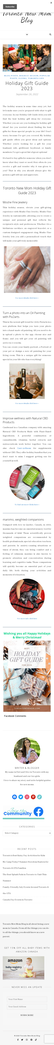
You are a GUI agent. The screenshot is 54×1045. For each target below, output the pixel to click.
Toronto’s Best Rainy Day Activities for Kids (24, 855)
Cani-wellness (24, 448)
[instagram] (27, 1040)
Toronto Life (36, 78)
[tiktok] (36, 1040)
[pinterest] (31, 1040)
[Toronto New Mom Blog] (27, 18)
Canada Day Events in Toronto (17, 899)
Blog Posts (11, 76)
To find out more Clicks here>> (27, 505)
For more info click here (27, 618)
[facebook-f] (18, 1040)
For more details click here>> (27, 298)
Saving (23, 78)
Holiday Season (28, 76)
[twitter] (22, 1040)
